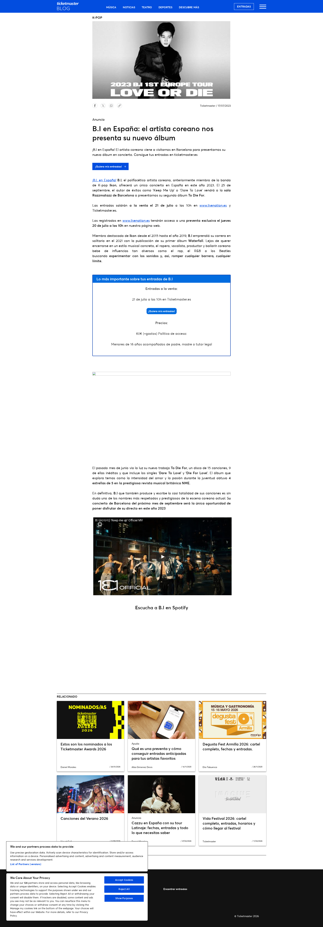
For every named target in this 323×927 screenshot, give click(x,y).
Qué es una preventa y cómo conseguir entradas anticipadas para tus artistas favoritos (159, 753)
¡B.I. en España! (104, 180)
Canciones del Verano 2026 (84, 818)
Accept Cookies (124, 880)
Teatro (147, 7)
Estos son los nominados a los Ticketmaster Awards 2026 (86, 746)
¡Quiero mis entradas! (109, 166)
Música (111, 7)
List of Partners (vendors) (25, 864)
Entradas (244, 6)
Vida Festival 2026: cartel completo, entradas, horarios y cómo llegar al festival (229, 823)
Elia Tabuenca (210, 767)
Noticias (129, 7)
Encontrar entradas (175, 889)
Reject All (124, 889)
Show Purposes (124, 898)
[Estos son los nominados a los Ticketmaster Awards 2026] (90, 720)
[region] (77, 881)
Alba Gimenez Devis (142, 767)
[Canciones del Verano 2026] (90, 794)
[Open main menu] (262, 8)
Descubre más (189, 7)
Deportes (165, 7)
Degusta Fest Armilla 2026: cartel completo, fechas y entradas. (231, 746)
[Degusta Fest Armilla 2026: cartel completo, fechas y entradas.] (232, 720)
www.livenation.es (213, 205)
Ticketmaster (207, 105)
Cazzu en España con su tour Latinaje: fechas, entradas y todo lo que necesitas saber (160, 827)
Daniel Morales (68, 767)
